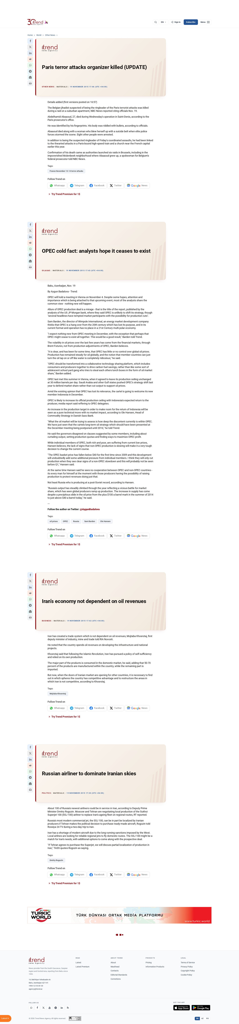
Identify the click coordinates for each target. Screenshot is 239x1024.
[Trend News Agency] (36, 960)
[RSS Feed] (67, 1007)
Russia (76, 521)
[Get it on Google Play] (201, 1007)
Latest (78, 962)
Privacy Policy (187, 967)
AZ (202, 1018)
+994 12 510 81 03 (36, 986)
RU (207, 1018)
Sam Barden (89, 521)
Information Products (155, 967)
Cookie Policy (186, 975)
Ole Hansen (105, 521)
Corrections (116, 979)
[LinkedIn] (61, 1007)
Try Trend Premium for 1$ (65, 194)
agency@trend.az (35, 989)
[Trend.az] (38, 22)
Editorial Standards (119, 975)
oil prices (54, 521)
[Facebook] (37, 1007)
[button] (30, 41)
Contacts (115, 971)
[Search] (155, 22)
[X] (43, 1007)
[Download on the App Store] (181, 1007)
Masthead (115, 967)
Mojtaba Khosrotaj (58, 694)
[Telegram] (55, 1007)
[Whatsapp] (31, 1007)
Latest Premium (82, 967)
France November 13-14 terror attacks (66, 171)
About (113, 962)
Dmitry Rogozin (56, 860)
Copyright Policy (188, 971)
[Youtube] (49, 1007)
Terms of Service (188, 962)
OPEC (65, 521)
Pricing (149, 962)
